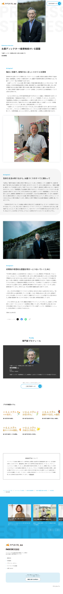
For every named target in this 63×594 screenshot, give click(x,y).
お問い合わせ (10, 568)
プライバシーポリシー (12, 563)
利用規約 (9, 560)
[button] (51, 529)
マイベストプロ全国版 (12, 566)
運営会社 (9, 558)
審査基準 (31, 474)
